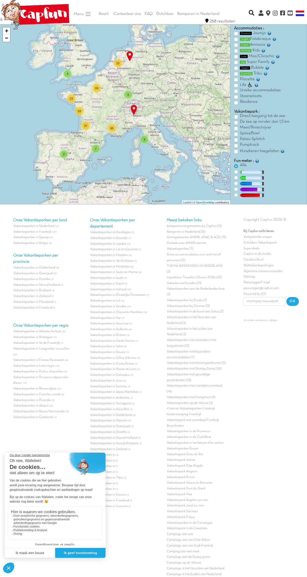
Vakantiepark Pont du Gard (186, 488)
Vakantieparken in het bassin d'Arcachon (195, 442)
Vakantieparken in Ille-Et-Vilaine (112, 260)
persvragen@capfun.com (261, 288)
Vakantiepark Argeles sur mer (187, 500)
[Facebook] (282, 14)
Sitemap (249, 276)
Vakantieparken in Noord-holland (36, 284)
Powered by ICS (254, 294)
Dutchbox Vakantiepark (260, 242)
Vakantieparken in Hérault (108, 289)
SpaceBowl (250, 133)
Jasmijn (254, 33)
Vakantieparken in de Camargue (189, 522)
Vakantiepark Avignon (182, 471)
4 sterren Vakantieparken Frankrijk (191, 408)
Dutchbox (164, 14)
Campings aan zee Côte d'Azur (188, 539)
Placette (248, 79)
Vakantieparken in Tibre (106, 477)
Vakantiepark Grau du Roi (185, 454)
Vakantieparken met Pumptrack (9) (191, 397)
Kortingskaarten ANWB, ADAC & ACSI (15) (196, 237)
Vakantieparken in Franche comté (36, 394)
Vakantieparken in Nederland (33, 226)
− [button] (6, 38)
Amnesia (253, 45)
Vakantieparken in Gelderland (34, 267)
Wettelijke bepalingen (258, 265)
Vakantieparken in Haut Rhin (110, 409)
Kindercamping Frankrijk (184, 414)
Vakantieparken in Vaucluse (109, 323)
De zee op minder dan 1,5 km (264, 122)
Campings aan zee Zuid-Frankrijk (190, 545)
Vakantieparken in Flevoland (33, 302)
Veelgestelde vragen (257, 236)
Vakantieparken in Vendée (108, 306)
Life (243, 85)
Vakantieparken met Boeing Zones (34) (194, 368)
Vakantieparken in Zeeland (32, 296)
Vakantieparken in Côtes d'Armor (113, 357)
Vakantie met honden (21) (184, 283)
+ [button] (6, 31)
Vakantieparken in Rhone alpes (34, 388)
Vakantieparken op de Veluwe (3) (190, 403)
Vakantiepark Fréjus (181, 517)
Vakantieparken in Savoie (107, 352)
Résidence (249, 102)
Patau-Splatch (252, 139)
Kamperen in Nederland (198, 14)
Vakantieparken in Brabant (32, 290)
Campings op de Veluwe (184, 562)
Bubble (253, 68)
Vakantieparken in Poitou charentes (38, 371)
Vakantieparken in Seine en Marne (114, 272)
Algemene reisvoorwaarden (263, 271)
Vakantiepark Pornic (181, 477)
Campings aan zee (180, 534)
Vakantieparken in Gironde (109, 238)
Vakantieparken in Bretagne (32, 337)
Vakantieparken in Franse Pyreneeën (38, 360)
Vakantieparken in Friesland (32, 307)
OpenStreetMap (205, 202)
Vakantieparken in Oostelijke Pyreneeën (117, 295)
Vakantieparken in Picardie (32, 400)
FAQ (149, 14)
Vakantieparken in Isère (106, 346)
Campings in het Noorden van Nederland (195, 568)
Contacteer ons (127, 14)
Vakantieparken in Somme (108, 386)
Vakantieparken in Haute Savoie (112, 340)
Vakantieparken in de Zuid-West (189, 437)
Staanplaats (251, 96)
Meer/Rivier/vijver (256, 127)
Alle (243, 165)
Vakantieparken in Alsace (31, 405)
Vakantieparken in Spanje (31, 237)
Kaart (104, 14)
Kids (251, 50)
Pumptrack (249, 145)
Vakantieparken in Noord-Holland (113, 437)
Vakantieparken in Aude (106, 277)
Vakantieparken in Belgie (30, 243)
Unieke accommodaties (260, 90)
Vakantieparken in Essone (108, 494)
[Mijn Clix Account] (261, 14)
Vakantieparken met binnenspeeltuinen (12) (196, 362)
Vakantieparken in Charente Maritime (116, 312)
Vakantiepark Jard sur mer (185, 505)
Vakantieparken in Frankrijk (32, 231)
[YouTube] (290, 14)
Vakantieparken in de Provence (188, 431)
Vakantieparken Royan (182, 448)
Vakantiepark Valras (181, 460)
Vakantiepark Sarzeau (182, 511)
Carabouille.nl (253, 259)
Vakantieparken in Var (105, 318)
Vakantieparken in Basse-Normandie (39, 411)
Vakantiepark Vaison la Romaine (189, 482)
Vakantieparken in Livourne (109, 506)
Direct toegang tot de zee (262, 116)
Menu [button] (79, 14)
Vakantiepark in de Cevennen (187, 528)
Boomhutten (175, 425)
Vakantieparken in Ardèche (109, 329)
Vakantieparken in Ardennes (109, 397)
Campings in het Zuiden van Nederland (194, 574)
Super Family (256, 62)
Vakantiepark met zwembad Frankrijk (193, 420)
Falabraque (256, 39)
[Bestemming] (268, 14)
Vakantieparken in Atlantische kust (37, 331)
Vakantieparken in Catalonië (33, 417)
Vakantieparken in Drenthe (31, 279)
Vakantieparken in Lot (105, 300)
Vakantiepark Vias (179, 494)
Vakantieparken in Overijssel (33, 273)
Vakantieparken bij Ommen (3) (188, 306)
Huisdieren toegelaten (260, 151)
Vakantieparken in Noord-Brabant (114, 443)
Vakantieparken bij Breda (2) (187, 300)
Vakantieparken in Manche (108, 420)
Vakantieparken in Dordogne (110, 232)
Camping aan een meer (183, 551)
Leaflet (187, 202)
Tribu (252, 73)
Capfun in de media (257, 253)
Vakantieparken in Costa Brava (112, 363)
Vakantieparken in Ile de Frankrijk (36, 343)
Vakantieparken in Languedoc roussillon (41, 348)
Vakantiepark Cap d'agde (185, 465)
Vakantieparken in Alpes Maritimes (114, 392)
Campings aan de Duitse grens (188, 557)
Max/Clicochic (258, 56)
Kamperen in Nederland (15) (186, 231)
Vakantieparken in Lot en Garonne (114, 249)
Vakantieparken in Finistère (109, 255)
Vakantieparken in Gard (107, 283)
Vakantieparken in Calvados (110, 375)
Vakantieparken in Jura (106, 380)
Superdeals (251, 248)
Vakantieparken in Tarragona (110, 403)
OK (292, 301)
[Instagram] (275, 14)
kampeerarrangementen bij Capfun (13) (194, 226)
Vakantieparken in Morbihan (110, 266)
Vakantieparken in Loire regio (33, 365)
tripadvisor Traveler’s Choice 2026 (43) (194, 277)
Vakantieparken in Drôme (108, 335)
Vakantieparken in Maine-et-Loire (113, 369)
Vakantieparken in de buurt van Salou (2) (195, 311)
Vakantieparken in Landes (108, 243)
